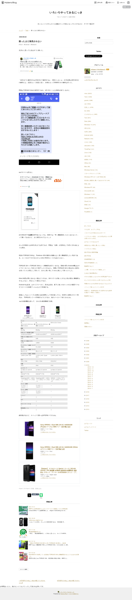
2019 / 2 (90, 386)
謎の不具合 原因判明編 (91, 252)
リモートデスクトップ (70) (92, 173)
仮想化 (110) (88, 159)
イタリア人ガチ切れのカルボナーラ (94, 233)
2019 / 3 (90, 384)
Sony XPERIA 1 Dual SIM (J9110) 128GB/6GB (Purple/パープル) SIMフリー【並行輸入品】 (56, 426)
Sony (51, 429)
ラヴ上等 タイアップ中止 (92, 229)
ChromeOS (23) (89, 191)
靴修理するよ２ (89, 266)
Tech (21, 44)
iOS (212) (87, 128)
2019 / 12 (91, 367)
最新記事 (99, 221)
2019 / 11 (91, 369)
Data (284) (87, 121)
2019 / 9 (90, 373)
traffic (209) (88, 132)
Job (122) (87, 156)
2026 (87, 341)
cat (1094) (87, 104)
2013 (87, 409)
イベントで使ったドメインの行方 (94, 287)
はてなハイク (88, 423)
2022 (87, 354)
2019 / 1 (90, 388)
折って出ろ (87, 226)
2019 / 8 (90, 375)
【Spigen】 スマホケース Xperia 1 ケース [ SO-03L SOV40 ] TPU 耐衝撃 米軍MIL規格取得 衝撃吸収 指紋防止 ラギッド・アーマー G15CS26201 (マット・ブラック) (58, 470)
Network (33, 44)
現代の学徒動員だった (91, 263)
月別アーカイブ (99, 335)
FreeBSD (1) (88, 212)
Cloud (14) (87, 201)
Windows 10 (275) (90, 125)
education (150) (89, 145)
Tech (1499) (88, 97)
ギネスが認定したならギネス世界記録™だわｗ (98, 276)
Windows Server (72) (91, 170)
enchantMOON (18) (90, 198)
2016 (87, 399)
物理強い (87, 323)
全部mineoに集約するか (36, 520)
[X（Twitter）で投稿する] (29, 495)
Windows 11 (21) (89, 194)
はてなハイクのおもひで (91, 242)
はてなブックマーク (90, 427)
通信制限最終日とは (35, 531)
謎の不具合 (87, 256)
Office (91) (87, 163)
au (20, 172)
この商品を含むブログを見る (48, 432)
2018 (87, 392)
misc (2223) (88, 93)
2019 (87, 365)
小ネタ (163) (88, 142)
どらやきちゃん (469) (90, 114)
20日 (22, 80)
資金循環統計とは (89, 259)
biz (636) (87, 111)
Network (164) (88, 139)
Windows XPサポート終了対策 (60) (95, 177)
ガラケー (74, 295)
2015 (87, 402)
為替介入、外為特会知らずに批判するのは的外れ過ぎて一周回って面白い (98, 291)
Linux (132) (88, 152)
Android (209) (88, 135)
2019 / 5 (90, 381)
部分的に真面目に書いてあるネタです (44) (97, 180)
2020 (87, 361)
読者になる (126, 7)
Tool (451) (87, 118)
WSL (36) (87, 184)
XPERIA (45, 415)
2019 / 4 (90, 382)
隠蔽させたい (88, 326)
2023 (87, 351)
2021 (87, 358)
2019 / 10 (91, 371)
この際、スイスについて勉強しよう (94, 269)
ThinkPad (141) (89, 149)
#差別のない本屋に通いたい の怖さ (94, 245)
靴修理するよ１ (89, 296)
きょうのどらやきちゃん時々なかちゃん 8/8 (97, 280)
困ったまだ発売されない (30, 41)
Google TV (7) (88, 208)
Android (27, 44)
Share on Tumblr (35, 494)
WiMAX (56, 82)
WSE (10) (87, 205)
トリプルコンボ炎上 (90, 249)
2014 (87, 406)
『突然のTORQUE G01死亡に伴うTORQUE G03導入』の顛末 (47, 543)
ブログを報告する (73, 594)
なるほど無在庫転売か (91, 273)
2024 (87, 348)
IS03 (52, 295)
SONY (64, 295)
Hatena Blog (64, 594)
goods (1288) (88, 100)
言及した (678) (88, 107)
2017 (87, 395)
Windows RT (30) (89, 187)
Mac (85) (87, 166)
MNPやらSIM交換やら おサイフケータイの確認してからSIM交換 (48, 509)
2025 (87, 344)
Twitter (86, 430)
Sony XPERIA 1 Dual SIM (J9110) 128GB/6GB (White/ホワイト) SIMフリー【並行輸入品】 (59, 448)
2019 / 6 (90, 379)
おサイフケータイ (37, 285)
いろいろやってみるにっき (66, 12)
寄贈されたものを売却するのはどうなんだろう (98, 283)
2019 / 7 (90, 377)
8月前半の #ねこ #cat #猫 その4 (68, 581)
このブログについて (91, 80)
